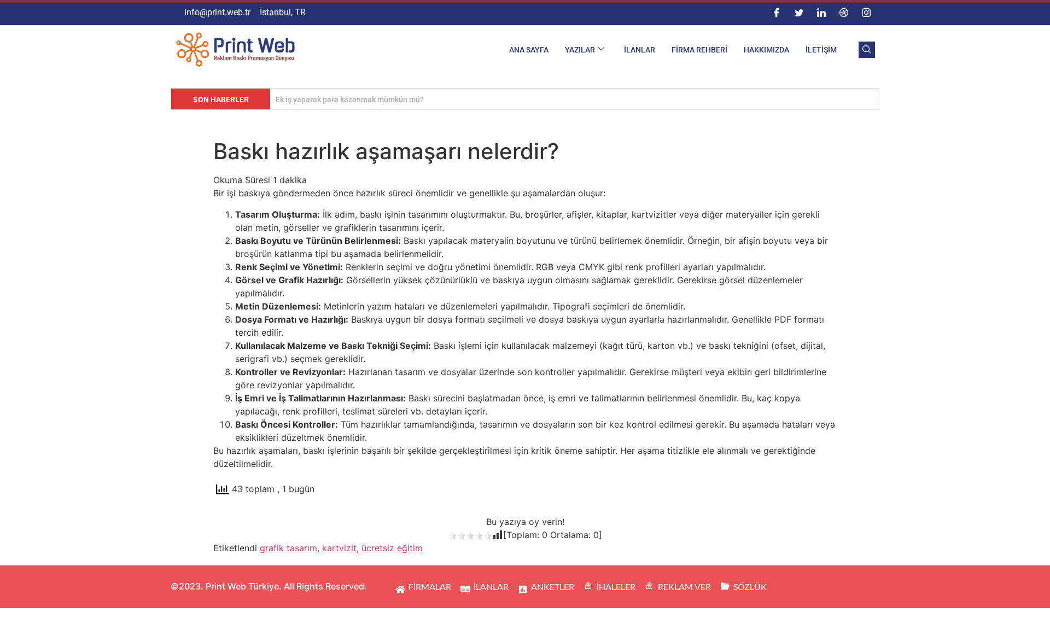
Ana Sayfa (529, 49)
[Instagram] (866, 12)
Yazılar (580, 49)
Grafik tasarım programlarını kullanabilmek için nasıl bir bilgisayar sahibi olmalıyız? (420, 99)
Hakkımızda (766, 49)
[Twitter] (799, 12)
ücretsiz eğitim (392, 547)
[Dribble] (844, 12)
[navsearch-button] (867, 50)
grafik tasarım (288, 547)
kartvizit (339, 547)
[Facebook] (776, 12)
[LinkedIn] (821, 12)
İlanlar (639, 49)
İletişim (821, 49)
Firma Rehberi (699, 49)
